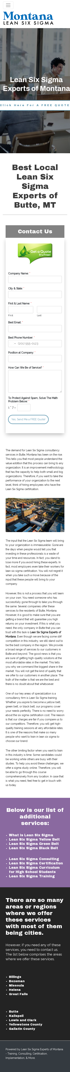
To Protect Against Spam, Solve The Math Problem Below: (33, 399)
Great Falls (18, 994)
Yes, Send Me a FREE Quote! (28, 419)
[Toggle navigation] (8, 5)
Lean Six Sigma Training (32, 876)
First (10, 315)
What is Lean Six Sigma (31, 835)
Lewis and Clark (22, 1020)
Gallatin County (22, 1028)
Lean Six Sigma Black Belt (33, 848)
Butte (13, 1011)
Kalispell (16, 1015)
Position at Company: (21, 352)
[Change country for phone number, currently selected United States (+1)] (12, 343)
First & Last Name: (20, 303)
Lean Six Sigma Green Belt (34, 844)
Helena (15, 989)
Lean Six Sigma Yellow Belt (34, 839)
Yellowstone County (25, 1024)
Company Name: (19, 273)
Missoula (16, 985)
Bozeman (17, 981)
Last (39, 315)
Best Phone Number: (21, 337)
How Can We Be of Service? (26, 367)
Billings (15, 976)
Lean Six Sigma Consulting (34, 859)
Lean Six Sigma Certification (36, 863)
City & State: (16, 288)
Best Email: (15, 322)
